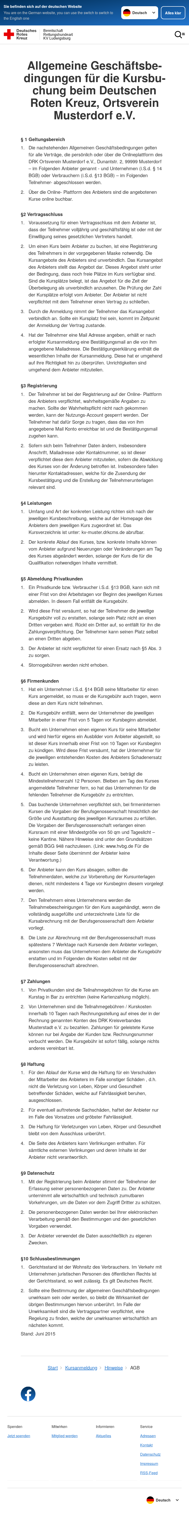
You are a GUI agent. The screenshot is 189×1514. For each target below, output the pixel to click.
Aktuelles (103, 1435)
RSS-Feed (149, 1472)
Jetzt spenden (18, 1435)
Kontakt (146, 1445)
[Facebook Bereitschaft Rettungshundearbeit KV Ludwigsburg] (28, 1394)
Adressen (148, 1435)
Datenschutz (150, 1454)
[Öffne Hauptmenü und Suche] (179, 34)
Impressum (149, 1463)
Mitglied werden (65, 1435)
